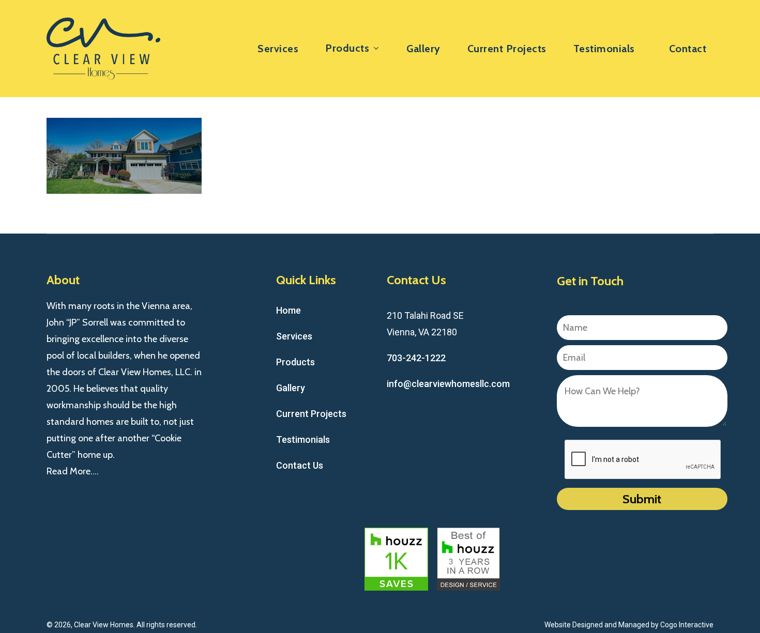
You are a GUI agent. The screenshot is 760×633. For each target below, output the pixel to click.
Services (294, 336)
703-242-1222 (416, 357)
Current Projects (311, 413)
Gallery (290, 387)
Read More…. (73, 471)
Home (288, 310)
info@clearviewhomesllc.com (448, 383)
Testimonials (303, 439)
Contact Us (299, 465)
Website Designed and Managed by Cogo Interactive (628, 625)
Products (295, 362)
